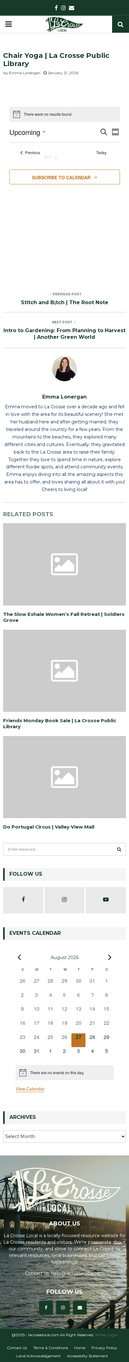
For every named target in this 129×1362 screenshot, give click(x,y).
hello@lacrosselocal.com (77, 1273)
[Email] (80, 1308)
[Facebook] (46, 1308)
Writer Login (106, 1334)
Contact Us (17, 1347)
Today (101, 152)
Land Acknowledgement (38, 1356)
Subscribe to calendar (61, 177)
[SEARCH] (119, 849)
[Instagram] (63, 1308)
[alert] (65, 1072)
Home (79, 1347)
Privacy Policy (104, 1347)
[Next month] (110, 957)
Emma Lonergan (24, 72)
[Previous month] (19, 957)
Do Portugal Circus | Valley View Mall (48, 827)
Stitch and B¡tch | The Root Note (64, 302)
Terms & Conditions (50, 1347)
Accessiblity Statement (87, 1356)
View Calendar (30, 1089)
